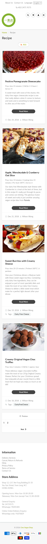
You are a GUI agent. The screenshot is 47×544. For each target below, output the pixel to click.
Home (4, 32)
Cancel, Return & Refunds (12, 460)
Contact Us (18, 3)
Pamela (27, 200)
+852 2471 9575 (24, 7)
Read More (23, 111)
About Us (9, 3)
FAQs (4, 463)
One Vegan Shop (27, 527)
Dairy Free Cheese (22, 314)
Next (22, 429)
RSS (24, 45)
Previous (25, 416)
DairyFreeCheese (21, 404)
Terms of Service (8, 468)
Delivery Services (9, 458)
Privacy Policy (7, 465)
